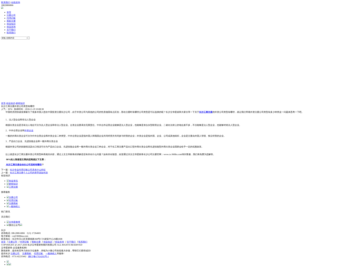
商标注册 (11, 21)
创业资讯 (13, 181)
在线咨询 (15, 2)
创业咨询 (11, 27)
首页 (9, 12)
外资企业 (28, 130)
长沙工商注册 (205, 112)
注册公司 (11, 15)
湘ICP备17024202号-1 (38, 256)
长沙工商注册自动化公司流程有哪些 (24, 164)
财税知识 (20, 103)
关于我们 (11, 30)
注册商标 (13, 203)
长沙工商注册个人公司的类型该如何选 (29, 172)
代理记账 (11, 18)
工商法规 (13, 187)
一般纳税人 (14, 206)
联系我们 (5, 2)
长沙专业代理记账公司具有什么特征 (28, 170)
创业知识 (11, 24)
